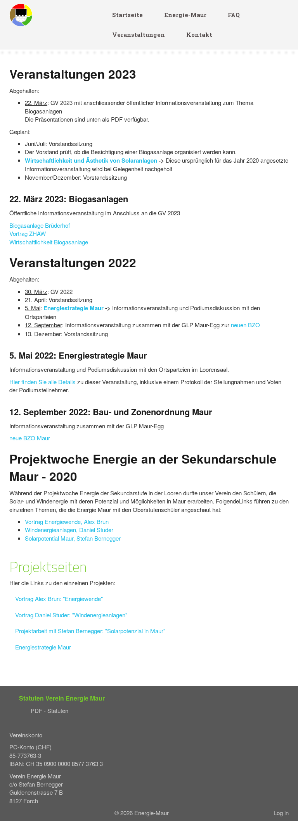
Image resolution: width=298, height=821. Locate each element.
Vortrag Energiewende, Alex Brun (67, 521)
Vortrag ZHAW (27, 233)
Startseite (127, 15)
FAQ (234, 15)
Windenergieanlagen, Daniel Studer (69, 530)
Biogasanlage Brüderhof (39, 225)
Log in (281, 813)
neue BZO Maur (29, 438)
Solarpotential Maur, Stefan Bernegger (73, 538)
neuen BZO (245, 325)
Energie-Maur (185, 15)
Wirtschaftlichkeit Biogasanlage (48, 242)
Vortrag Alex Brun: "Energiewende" (59, 598)
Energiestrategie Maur (73, 308)
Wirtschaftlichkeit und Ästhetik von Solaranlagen (91, 160)
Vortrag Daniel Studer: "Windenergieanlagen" (71, 615)
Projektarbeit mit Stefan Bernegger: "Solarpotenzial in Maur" (90, 631)
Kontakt (199, 34)
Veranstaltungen (138, 34)
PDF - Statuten (49, 710)
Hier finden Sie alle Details (42, 382)
